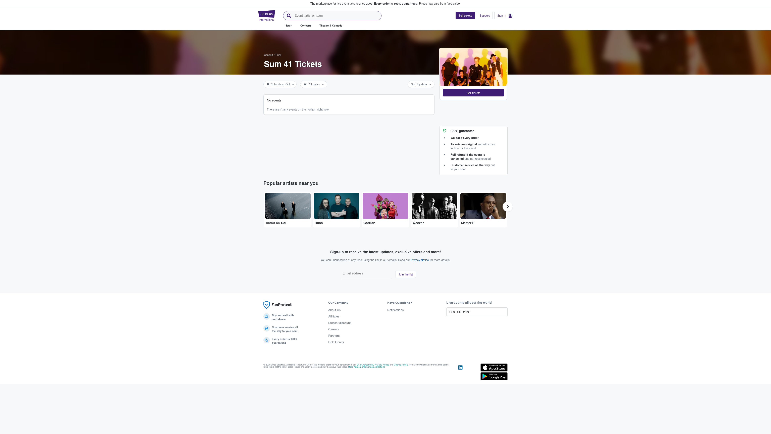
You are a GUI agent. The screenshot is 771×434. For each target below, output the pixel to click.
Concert (268, 55)
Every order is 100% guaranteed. (396, 3)
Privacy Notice (420, 260)
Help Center (336, 342)
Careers (333, 329)
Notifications (395, 309)
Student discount (339, 322)
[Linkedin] (460, 372)
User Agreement (365, 364)
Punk (278, 55)
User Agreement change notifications (366, 366)
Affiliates (334, 316)
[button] (473, 92)
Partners (334, 335)
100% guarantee (462, 130)
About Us (334, 309)
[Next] (508, 207)
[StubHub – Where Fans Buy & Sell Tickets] (266, 15)
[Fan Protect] (277, 305)
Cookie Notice (401, 364)
